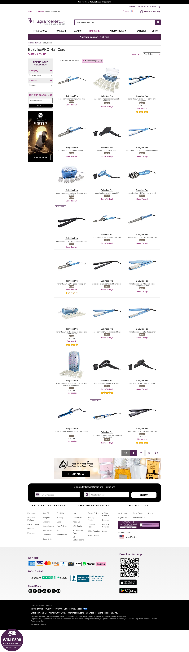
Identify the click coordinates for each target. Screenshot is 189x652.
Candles (60, 522)
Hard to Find (62, 535)
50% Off (46, 513)
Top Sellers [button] (148, 54)
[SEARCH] (158, 22)
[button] (71, 81)
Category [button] (33, 71)
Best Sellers (47, 530)
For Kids (60, 513)
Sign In (132, 6)
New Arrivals (62, 526)
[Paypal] (63, 563)
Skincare (61, 31)
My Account (122, 513)
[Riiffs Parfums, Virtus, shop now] (40, 138)
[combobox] (117, 22)
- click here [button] (94, 37)
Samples (46, 518)
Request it (142, 108)
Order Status (143, 6)
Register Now (123, 518)
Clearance (47, 535)
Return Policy (93, 513)
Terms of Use (37, 609)
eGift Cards (77, 526)
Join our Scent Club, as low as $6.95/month (94, 2)
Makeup (78, 31)
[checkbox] (41, 75)
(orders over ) (44, 12)
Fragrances (40, 31)
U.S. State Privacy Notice (70, 609)
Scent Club (47, 539)
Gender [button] (32, 81)
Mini (58, 530)
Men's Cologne (33, 524)
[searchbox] (114, 22)
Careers (105, 531)
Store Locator (93, 536)
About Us (76, 522)
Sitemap (105, 520)
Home (30, 43)
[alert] (129, 11)
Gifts (155, 31)
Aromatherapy (48, 526)
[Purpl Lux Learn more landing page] (139, 526)
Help (154, 6)
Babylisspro (93, 61)
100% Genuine (94, 531)
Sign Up (40, 106)
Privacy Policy (51, 609)
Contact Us (77, 518)
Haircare (94, 31)
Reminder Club (139, 518)
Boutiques (31, 533)
